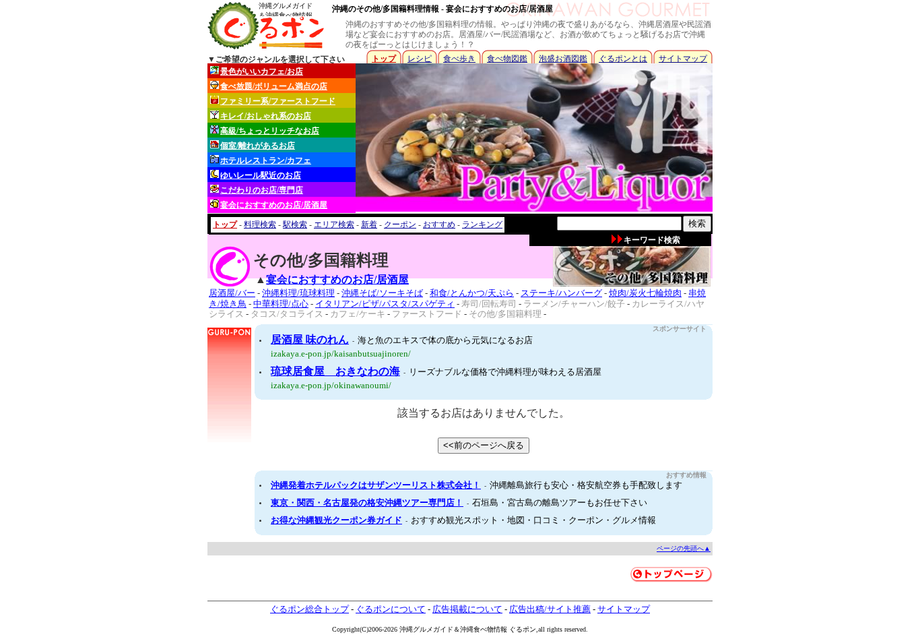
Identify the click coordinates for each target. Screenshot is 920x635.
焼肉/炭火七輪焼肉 (645, 293)
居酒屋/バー (232, 293)
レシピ (419, 58)
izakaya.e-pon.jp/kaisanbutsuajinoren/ (341, 354)
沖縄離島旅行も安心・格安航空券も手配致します (586, 485)
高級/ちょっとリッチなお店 (269, 130)
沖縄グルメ (416, 629)
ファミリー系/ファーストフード (277, 101)
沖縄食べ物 (477, 629)
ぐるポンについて (391, 609)
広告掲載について (467, 609)
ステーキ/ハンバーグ (561, 293)
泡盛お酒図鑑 (563, 58)
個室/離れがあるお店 (257, 145)
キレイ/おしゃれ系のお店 (265, 116)
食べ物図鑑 (507, 58)
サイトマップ (683, 58)
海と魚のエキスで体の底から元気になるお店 (445, 340)
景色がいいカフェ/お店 (261, 71)
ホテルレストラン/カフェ (265, 160)
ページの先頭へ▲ (684, 548)
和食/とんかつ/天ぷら (472, 293)
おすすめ (439, 224)
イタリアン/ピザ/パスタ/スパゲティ (385, 304)
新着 (369, 224)
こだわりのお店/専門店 (261, 190)
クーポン (400, 224)
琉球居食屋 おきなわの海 (335, 371)
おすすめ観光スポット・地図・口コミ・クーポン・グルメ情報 (533, 520)
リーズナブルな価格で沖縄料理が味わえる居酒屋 (505, 372)
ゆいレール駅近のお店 (260, 175)
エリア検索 (334, 224)
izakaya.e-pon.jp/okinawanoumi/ (331, 385)
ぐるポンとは (623, 58)
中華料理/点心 (280, 304)
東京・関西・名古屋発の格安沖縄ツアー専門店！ (367, 502)
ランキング (482, 224)
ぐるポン (522, 629)
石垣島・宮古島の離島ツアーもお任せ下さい (559, 502)
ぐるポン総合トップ (309, 609)
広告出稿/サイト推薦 (550, 609)
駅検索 (295, 224)
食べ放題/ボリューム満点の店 (273, 86)
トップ (384, 58)
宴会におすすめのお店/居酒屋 (273, 205)
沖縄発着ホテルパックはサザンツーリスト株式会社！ (376, 485)
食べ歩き (459, 58)
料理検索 (260, 224)
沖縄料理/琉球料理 (298, 293)
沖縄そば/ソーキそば (382, 293)
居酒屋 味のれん (310, 339)
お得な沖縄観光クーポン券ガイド (336, 520)
